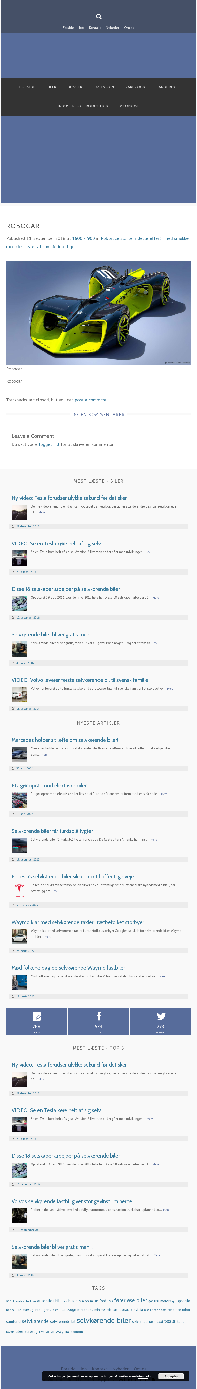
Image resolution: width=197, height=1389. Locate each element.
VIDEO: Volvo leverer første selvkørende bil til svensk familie (80, 680)
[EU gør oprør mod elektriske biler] (19, 799)
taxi (160, 1321)
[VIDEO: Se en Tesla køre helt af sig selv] (19, 557)
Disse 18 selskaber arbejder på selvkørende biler (66, 589)
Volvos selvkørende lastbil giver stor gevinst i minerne (72, 1201)
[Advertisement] (98, 167)
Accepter (171, 1376)
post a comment (91, 400)
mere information (140, 1376)
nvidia (138, 1309)
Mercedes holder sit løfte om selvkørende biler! (65, 740)
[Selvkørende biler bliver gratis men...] (19, 648)
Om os (129, 28)
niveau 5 (125, 1309)
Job (81, 28)
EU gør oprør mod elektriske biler (49, 785)
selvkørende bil (62, 1321)
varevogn (32, 1331)
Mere (41, 512)
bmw (64, 1301)
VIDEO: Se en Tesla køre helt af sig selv (56, 543)
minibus (100, 1310)
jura (18, 1310)
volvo (45, 1332)
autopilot (45, 1300)
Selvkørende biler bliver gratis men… (52, 634)
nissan (112, 1309)
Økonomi (129, 106)
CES (78, 1301)
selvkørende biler (104, 1320)
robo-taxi (160, 1310)
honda (10, 1310)
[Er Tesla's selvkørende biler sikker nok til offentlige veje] (19, 891)
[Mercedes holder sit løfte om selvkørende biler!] (19, 754)
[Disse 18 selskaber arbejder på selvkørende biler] (19, 603)
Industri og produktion (83, 106)
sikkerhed (140, 1321)
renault (148, 1310)
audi (19, 1301)
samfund (13, 1321)
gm (174, 1301)
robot (186, 1310)
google (184, 1300)
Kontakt (95, 28)
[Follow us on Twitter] (101, 3)
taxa (152, 1321)
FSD (110, 1301)
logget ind (49, 444)
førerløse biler (130, 1300)
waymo (62, 1331)
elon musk (90, 1301)
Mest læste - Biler (99, 481)
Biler (51, 87)
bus (71, 1300)
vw (52, 1332)
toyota (10, 1332)
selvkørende (35, 1321)
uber (20, 1331)
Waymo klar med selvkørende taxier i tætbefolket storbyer (78, 922)
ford (102, 1300)
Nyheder (112, 28)
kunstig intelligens (37, 1309)
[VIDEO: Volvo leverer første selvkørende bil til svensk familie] (19, 694)
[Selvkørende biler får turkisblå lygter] (19, 845)
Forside (68, 28)
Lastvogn (104, 87)
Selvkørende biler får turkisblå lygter (52, 831)
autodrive (29, 1301)
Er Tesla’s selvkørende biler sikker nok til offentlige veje (73, 876)
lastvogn (68, 1309)
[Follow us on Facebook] (95, 3)
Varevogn (135, 87)
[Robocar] (98, 312)
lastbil (56, 1310)
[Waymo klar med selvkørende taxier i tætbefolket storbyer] (19, 936)
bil (57, 1300)
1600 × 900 (83, 238)
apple (10, 1301)
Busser (75, 87)
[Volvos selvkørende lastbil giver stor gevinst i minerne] (19, 1215)
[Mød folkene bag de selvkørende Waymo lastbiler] (19, 982)
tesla (170, 1321)
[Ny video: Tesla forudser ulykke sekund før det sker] (19, 512)
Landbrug (167, 87)
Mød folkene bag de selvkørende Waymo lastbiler (68, 968)
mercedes (85, 1309)
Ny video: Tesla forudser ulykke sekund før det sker (69, 498)
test (180, 1321)
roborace (174, 1310)
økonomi (77, 1331)
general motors (159, 1301)
